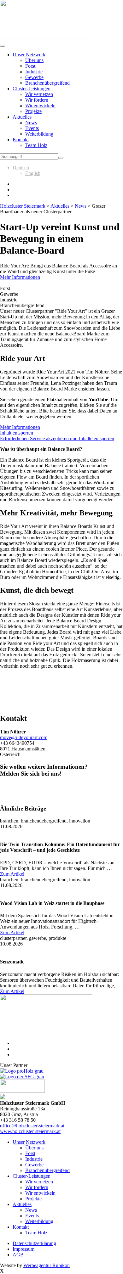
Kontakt (21, 139)
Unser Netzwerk (29, 54)
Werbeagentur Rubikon (46, 1265)
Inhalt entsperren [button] (16, 432)
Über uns (34, 60)
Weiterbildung (39, 134)
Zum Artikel (12, 874)
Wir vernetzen (39, 94)
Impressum (23, 1249)
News (31, 122)
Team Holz (36, 145)
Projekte (33, 111)
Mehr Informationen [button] (20, 427)
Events (32, 128)
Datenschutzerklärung (34, 1243)
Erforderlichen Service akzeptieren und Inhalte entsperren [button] (57, 438)
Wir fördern (36, 100)
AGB (18, 1254)
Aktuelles (22, 117)
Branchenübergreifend (47, 83)
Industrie (34, 71)
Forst (30, 66)
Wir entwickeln (40, 105)
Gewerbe (34, 77)
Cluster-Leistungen (31, 88)
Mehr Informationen (20, 277)
